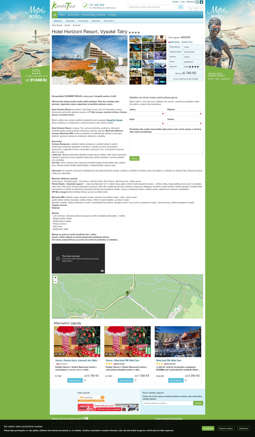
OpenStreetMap (57, 318)
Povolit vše (208, 428)
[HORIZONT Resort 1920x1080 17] (160, 56)
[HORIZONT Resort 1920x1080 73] (135, 72)
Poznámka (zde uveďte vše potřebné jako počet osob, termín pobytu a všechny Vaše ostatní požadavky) (165, 130)
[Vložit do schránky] (85, 380)
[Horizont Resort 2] (148, 64)
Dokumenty (191, 1)
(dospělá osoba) (76, 368)
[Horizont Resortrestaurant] (148, 72)
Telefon (170, 119)
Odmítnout (243, 428)
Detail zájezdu (75, 380)
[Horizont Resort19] (135, 80)
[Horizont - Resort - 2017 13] (160, 64)
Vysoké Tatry (187, 41)
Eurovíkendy (73, 14)
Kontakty (112, 14)
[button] (127, 293)
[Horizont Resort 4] (148, 47)
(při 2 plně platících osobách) (178, 368)
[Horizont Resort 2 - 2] (148, 80)
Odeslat (134, 158)
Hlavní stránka (54, 14)
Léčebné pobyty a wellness (93, 14)
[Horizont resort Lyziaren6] (148, 56)
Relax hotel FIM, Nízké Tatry (168, 360)
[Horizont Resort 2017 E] (90, 60)
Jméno (132, 109)
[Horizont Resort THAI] (135, 47)
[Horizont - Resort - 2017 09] (160, 72)
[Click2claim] (108, 407)
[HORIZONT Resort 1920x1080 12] (160, 39)
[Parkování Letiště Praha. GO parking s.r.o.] (92, 399)
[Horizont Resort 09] (148, 39)
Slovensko (175, 41)
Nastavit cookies (226, 428)
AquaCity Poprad (114, 120)
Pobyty (62, 14)
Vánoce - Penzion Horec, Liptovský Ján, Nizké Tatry (77, 360)
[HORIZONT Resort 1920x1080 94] (160, 80)
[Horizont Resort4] (135, 56)
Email (131, 119)
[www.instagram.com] (197, 2)
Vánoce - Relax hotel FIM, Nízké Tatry (122, 360)
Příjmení (171, 109)
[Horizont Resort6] (160, 47)
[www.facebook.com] (201, 2)
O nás (182, 1)
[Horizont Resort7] (135, 64)
